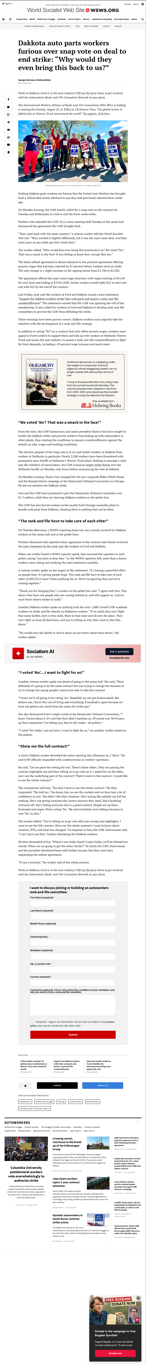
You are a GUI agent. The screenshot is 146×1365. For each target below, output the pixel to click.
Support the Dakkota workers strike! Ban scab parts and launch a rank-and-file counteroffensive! (67, 1065)
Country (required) (40, 977)
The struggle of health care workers (56, 1127)
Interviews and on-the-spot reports (34, 1108)
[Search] (142, 20)
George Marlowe (26, 79)
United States (75, 1102)
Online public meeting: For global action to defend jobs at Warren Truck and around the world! (34, 1065)
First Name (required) (41, 897)
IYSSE (77, 26)
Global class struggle (44, 1102)
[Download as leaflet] (8, 137)
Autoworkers (25, 1102)
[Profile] (142, 4)
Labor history (75, 1130)
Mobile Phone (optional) (43, 924)
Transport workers (92, 1127)
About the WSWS (91, 26)
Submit (73, 1034)
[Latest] (10, 20)
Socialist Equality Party (60, 26)
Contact (127, 4)
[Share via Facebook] (8, 99)
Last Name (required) (41, 911)
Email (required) (38, 937)
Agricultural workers (41, 1130)
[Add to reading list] (8, 152)
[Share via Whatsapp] (8, 114)
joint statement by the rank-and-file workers (51, 546)
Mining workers (24, 1130)
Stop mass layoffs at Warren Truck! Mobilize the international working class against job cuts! (99, 1065)
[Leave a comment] (8, 145)
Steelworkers (10, 1130)
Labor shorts (88, 1130)
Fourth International (34, 26)
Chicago (61, 1102)
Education (77, 1127)
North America (92, 1102)
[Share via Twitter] (8, 107)
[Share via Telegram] (8, 122)
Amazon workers (32, 1127)
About (136, 4)
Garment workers (60, 1130)
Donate (118, 26)
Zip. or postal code (40, 964)
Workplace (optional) (41, 950)
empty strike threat (98, 465)
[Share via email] (8, 129)
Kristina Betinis (43, 79)
